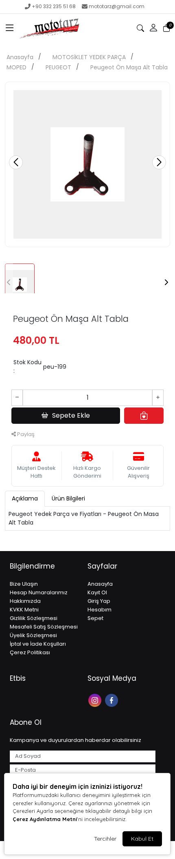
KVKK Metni (24, 609)
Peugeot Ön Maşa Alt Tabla (129, 67)
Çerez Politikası (30, 652)
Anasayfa (20, 57)
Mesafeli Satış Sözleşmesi (44, 627)
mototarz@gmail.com (116, 6)
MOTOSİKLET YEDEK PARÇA (89, 57)
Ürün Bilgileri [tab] (68, 498)
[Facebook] (112, 700)
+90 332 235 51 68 (54, 6)
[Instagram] (96, 700)
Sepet (95, 618)
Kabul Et (142, 838)
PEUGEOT (58, 67)
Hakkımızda (25, 601)
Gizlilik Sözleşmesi (33, 618)
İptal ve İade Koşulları (38, 644)
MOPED (16, 67)
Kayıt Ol (97, 592)
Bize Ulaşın (24, 584)
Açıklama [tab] (25, 498)
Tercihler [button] (105, 838)
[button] (9, 28)
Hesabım (100, 609)
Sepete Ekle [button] (71, 415)
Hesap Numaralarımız (39, 592)
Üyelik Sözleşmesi (33, 635)
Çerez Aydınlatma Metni (45, 819)
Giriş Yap (99, 601)
